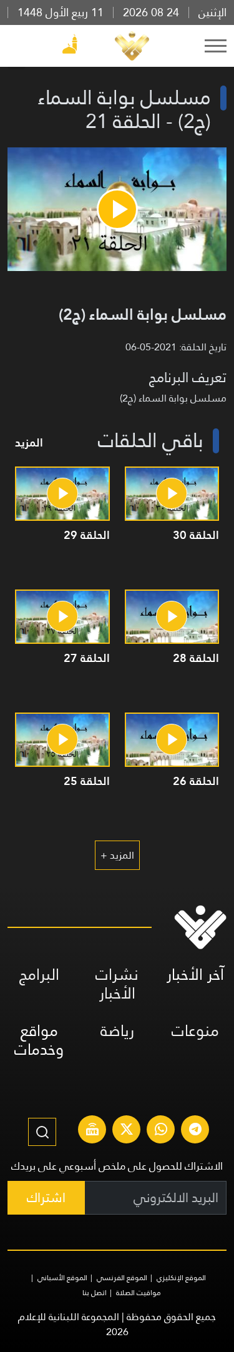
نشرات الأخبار (117, 984)
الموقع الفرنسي (122, 1278)
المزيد (29, 442)
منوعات (195, 1030)
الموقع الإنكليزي (181, 1278)
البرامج (39, 974)
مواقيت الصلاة (138, 1293)
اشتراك (46, 1197)
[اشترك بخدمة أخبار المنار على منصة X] (126, 1131)
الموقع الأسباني (62, 1278)
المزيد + (117, 855)
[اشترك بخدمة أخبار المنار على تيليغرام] (195, 1131)
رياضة (117, 1030)
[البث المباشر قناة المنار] (92, 1131)
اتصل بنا (94, 1293)
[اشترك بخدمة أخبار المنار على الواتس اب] (161, 1131)
